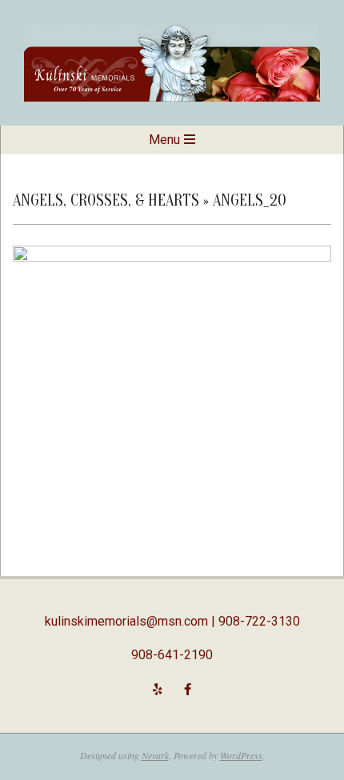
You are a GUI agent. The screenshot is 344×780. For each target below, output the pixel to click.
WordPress (241, 755)
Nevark (155, 755)
